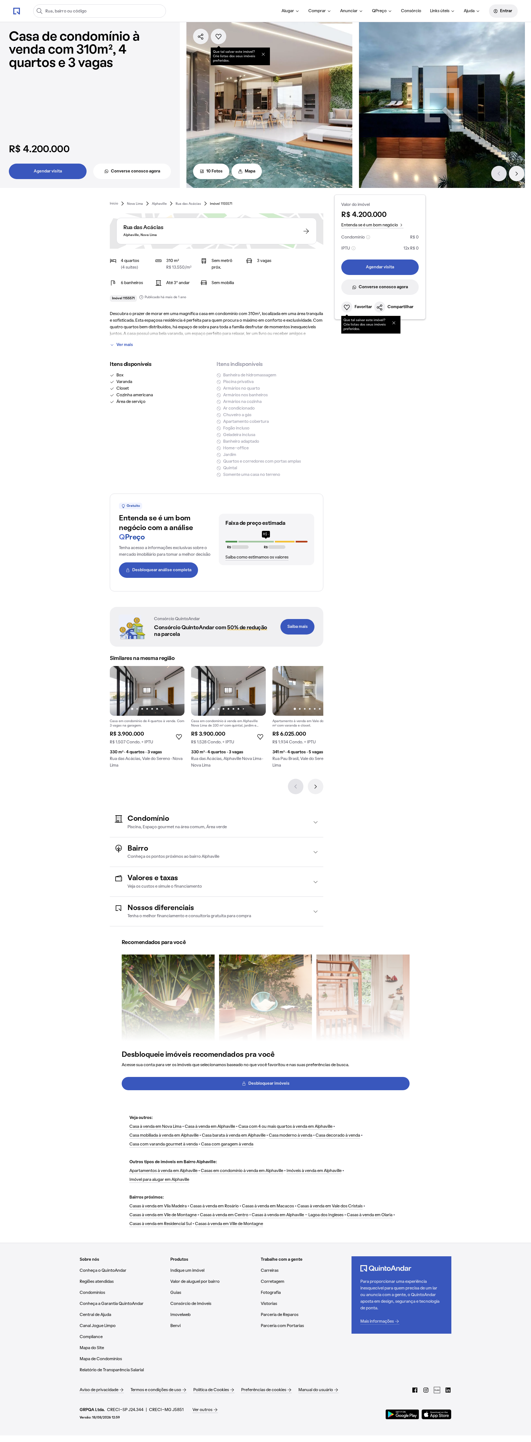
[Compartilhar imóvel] (201, 36)
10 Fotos (214, 171)
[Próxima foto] (174, 690)
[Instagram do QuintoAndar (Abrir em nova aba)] (426, 1390)
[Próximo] (516, 173)
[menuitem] (290, 11)
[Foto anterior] (119, 690)
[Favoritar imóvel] (218, 36)
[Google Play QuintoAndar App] (402, 1414)
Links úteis (439, 11)
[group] (147, 719)
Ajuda (469, 11)
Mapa (250, 171)
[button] (216, 822)
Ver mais (124, 345)
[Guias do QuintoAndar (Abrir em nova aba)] (437, 1390)
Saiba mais (297, 627)
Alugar (288, 11)
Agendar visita (48, 171)
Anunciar (349, 11)
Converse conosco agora (135, 171)
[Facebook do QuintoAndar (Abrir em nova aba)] (415, 1390)
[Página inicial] (16, 11)
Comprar (317, 11)
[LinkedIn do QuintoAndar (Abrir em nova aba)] (448, 1390)
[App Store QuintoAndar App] (436, 1414)
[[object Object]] (263, 54)
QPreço (379, 11)
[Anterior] (499, 173)
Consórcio (411, 11)
